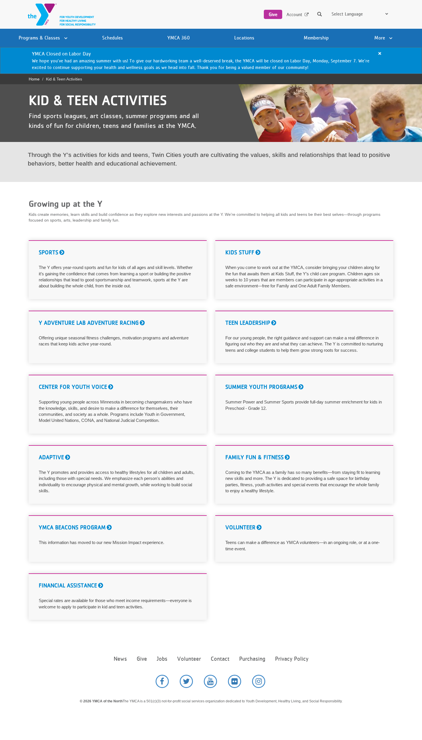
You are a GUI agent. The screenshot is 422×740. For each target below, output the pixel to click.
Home (34, 79)
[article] (211, 60)
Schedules (112, 38)
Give (273, 14)
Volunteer (189, 659)
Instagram (258, 681)
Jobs (162, 659)
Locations (244, 38)
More (380, 38)
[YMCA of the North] (60, 14)
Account (294, 14)
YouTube (210, 681)
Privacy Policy (291, 659)
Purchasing (252, 659)
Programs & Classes (40, 38)
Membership (316, 38)
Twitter (186, 681)
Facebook (162, 681)
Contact (220, 659)
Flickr (234, 681)
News (120, 659)
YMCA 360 (178, 38)
